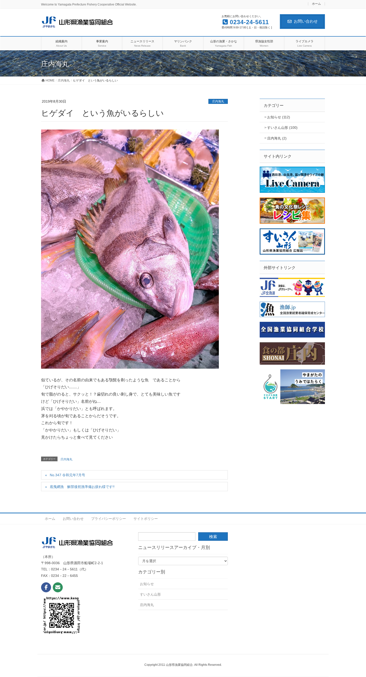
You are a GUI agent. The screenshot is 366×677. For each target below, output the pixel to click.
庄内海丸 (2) (277, 138)
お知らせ (147, 584)
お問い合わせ (306, 21)
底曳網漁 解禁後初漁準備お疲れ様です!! (82, 487)
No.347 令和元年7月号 (67, 475)
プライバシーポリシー (108, 519)
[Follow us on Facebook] (46, 587)
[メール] (58, 587)
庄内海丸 (218, 101)
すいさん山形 (150, 594)
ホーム (316, 3)
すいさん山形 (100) (282, 128)
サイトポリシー (145, 519)
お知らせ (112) (278, 117)
